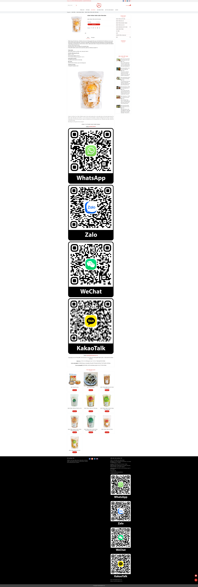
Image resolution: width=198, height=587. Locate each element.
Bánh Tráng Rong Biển (91, 387)
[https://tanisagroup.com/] (97, 459)
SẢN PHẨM (93, 9)
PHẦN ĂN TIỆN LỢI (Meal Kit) (121, 35)
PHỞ (117, 33)
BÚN (117, 37)
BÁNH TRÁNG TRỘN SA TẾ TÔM (107, 429)
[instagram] (95, 459)
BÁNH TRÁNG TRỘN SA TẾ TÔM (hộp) (90, 408)
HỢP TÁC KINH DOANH (109, 9)
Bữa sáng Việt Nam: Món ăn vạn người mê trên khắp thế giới (125, 78)
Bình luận (92, 37)
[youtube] (92, 459)
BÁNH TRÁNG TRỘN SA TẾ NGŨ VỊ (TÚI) (75, 408)
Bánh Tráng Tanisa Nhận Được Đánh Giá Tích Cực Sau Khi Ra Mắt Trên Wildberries (125, 106)
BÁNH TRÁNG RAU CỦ (120, 20)
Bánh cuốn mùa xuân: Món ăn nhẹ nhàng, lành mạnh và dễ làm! (125, 59)
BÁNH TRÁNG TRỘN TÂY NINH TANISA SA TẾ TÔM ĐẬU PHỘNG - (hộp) (90, 430)
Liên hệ (94, 24)
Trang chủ (68, 12)
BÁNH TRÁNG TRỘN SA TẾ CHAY (74, 450)
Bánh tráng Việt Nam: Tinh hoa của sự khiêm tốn (125, 69)
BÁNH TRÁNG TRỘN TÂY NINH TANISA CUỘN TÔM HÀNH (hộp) (74, 430)
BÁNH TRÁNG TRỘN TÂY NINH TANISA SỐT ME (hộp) (107, 388)
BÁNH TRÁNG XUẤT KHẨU (120, 18)
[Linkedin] (95, 27)
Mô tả (88, 37)
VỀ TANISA (88, 9)
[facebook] (90, 459)
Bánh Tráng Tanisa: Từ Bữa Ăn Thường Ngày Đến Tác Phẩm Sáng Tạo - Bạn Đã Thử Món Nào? (125, 87)
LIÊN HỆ (116, 9)
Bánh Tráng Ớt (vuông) (74, 387)
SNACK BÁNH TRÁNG (80, 12)
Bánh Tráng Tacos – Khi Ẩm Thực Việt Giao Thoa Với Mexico (125, 97)
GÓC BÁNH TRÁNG (100, 9)
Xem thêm (74, 390)
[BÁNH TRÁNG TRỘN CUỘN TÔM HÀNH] (99, 5)
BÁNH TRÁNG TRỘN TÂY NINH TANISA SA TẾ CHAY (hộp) (107, 409)
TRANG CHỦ (82, 9)
